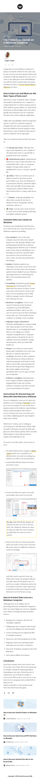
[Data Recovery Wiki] (20, 6)
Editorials (7, 36)
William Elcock (10, 765)
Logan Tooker (10, 61)
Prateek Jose (10, 742)
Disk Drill (26, 403)
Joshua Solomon (11, 719)
